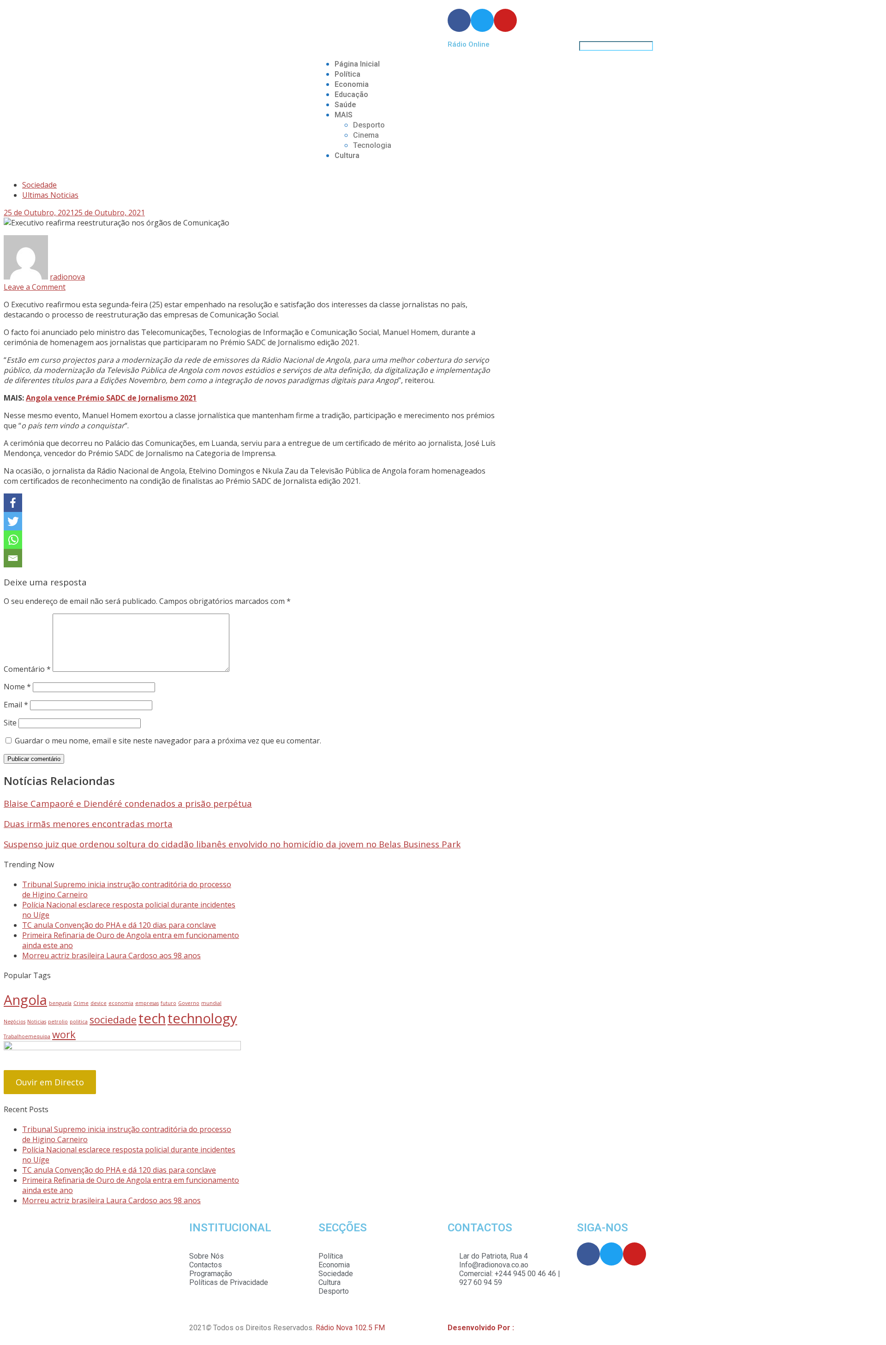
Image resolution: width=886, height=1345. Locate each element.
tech (152, 1018)
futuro (168, 1003)
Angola (25, 1000)
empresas (147, 1003)
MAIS (344, 114)
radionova (67, 277)
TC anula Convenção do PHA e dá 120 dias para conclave (119, 925)
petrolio (58, 1021)
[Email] (13, 558)
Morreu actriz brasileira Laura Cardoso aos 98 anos (111, 955)
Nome (17, 687)
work (64, 1034)
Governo (188, 1003)
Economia (352, 84)
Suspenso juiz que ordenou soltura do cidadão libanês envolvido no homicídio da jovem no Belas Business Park (232, 844)
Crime (81, 1003)
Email (16, 705)
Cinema (366, 135)
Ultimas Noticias (50, 195)
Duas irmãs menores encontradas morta (88, 823)
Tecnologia (372, 145)
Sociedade (39, 185)
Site (10, 723)
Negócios (14, 1021)
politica (79, 1021)
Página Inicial (357, 64)
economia (120, 1003)
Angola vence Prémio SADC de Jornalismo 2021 (111, 398)
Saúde (345, 104)
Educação (351, 94)
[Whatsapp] (13, 539)
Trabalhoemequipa (27, 1036)
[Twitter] (13, 521)
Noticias (36, 1021)
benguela (60, 1003)
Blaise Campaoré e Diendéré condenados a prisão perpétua (128, 803)
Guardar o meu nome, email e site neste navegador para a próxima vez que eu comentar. (168, 741)
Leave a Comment (35, 287)
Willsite (528, 1327)
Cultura (347, 155)
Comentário (27, 669)
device (98, 1003)
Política (347, 74)
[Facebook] (13, 502)
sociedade (113, 1019)
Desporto (369, 125)
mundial (211, 1003)
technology (202, 1018)
